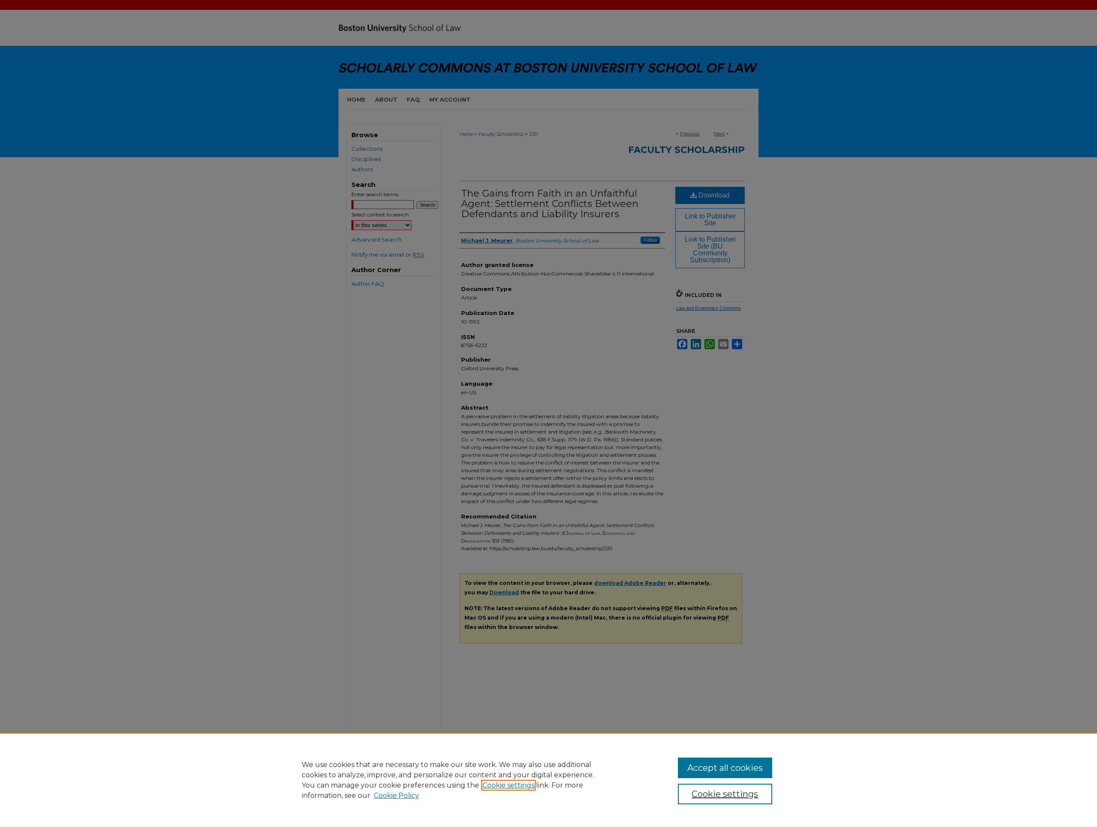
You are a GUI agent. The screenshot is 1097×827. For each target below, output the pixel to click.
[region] (548, 780)
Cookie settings (508, 785)
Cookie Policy (396, 795)
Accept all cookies (725, 768)
